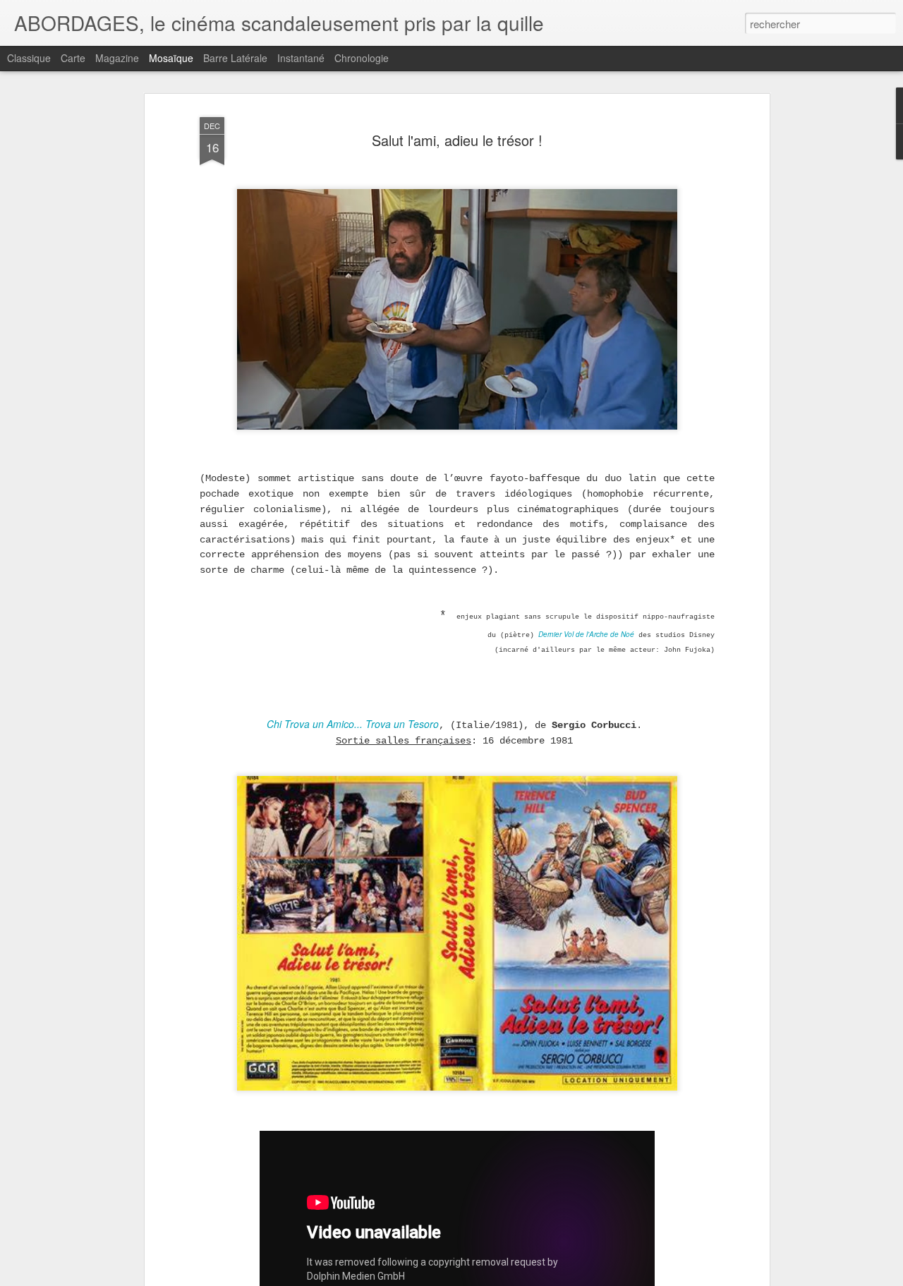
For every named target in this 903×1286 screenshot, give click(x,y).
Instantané (301, 58)
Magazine (117, 58)
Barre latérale (235, 58)
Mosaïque (171, 58)
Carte (73, 58)
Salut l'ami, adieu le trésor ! (457, 140)
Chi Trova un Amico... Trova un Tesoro (353, 724)
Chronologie (361, 58)
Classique (29, 58)
